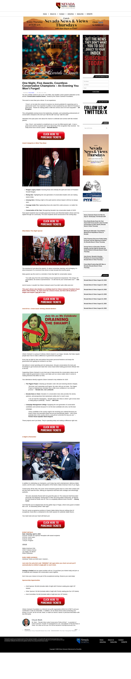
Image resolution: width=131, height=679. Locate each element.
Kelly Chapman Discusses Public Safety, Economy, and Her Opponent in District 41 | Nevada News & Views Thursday (95, 240)
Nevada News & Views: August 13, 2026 (95, 294)
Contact (61, 14)
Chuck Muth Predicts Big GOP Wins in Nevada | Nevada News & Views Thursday (95, 266)
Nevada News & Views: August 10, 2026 (95, 308)
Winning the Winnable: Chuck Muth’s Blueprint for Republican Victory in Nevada (94, 232)
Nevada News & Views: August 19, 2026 (95, 280)
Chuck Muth (31, 92)
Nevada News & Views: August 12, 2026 (95, 299)
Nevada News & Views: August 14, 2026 (95, 289)
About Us (53, 14)
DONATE (89, 14)
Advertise (71, 14)
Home (45, 14)
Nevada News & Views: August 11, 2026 (95, 303)
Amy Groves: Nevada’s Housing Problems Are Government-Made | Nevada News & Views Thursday (93, 258)
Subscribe (80, 14)
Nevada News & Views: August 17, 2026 (95, 285)
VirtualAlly (78, 649)
